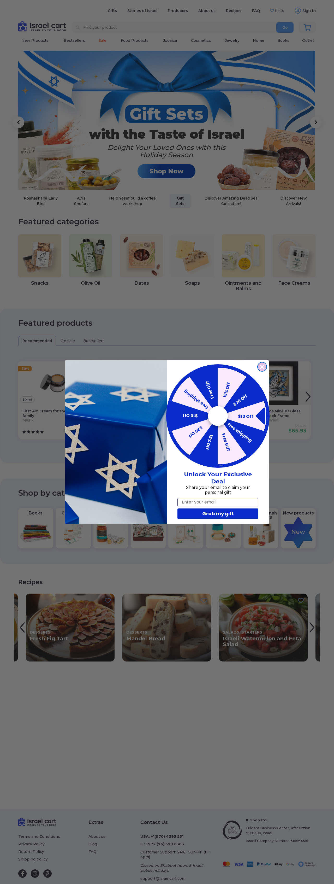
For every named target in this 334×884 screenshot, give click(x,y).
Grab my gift (218, 513)
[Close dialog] (262, 366)
